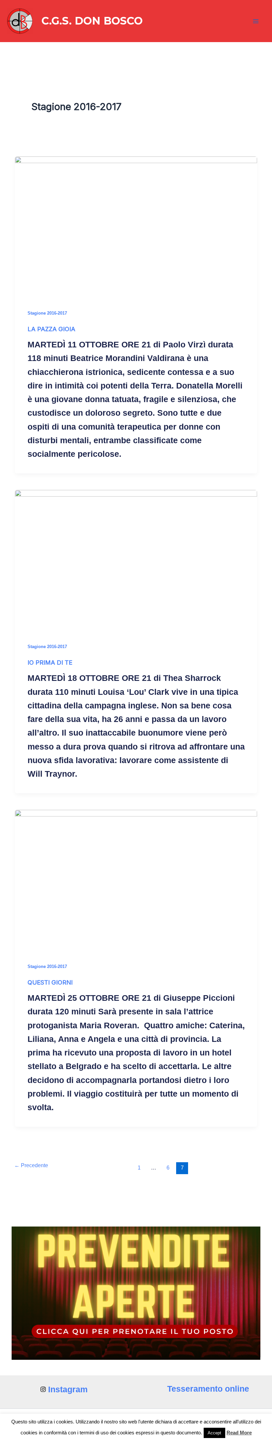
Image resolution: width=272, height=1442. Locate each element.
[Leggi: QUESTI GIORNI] (136, 878)
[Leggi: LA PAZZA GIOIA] (136, 224)
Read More (239, 1432)
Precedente (31, 1165)
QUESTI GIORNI (50, 982)
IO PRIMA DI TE (50, 662)
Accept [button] (214, 1432)
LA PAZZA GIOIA (51, 328)
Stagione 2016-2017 (47, 313)
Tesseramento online (208, 1388)
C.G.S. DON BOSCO (92, 20)
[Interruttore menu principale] (256, 21)
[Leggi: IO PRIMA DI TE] (136, 558)
